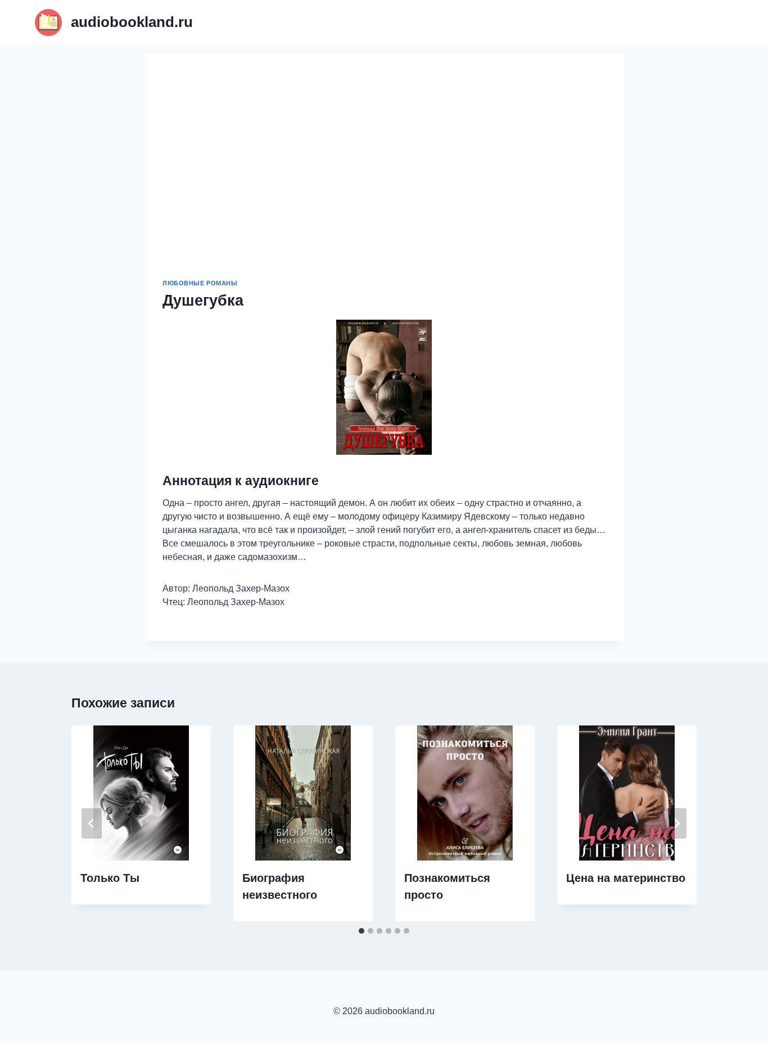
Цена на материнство (625, 878)
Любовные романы (199, 283)
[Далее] (676, 823)
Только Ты (109, 878)
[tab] (361, 931)
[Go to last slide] (92, 823)
